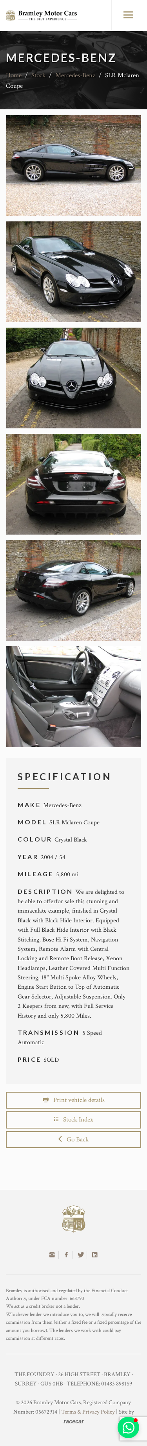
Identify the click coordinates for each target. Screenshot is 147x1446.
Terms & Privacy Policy (88, 1412)
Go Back (75, 1139)
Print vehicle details (77, 1100)
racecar (74, 1421)
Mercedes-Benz (75, 75)
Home (14, 75)
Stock (38, 75)
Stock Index (75, 1119)
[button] (128, 1427)
